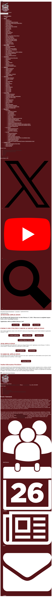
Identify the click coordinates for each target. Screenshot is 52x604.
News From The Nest (10, 38)
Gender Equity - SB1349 (11, 74)
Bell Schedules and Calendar (11, 26)
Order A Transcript (9, 144)
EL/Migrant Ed (9, 41)
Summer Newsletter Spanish (11, 40)
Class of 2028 (8, 89)
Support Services (9, 102)
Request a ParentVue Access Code (15, 118)
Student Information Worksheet (8, 372)
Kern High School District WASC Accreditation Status (19, 137)
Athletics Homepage (10, 68)
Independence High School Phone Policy (14, 23)
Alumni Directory (9, 25)
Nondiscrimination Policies (13, 138)
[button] (7, 16)
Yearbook (7, 84)
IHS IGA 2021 (9, 54)
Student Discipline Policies (13, 119)
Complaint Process (12, 114)
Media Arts (8, 85)
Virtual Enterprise (9, 87)
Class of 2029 (8, 90)
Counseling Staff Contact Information (13, 96)
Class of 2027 (8, 88)
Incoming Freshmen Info (10, 107)
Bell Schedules (11, 112)
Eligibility (8, 73)
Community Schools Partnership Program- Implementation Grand (21, 141)
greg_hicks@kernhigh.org (22, 415)
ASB (7, 80)
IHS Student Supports (12, 129)
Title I (7, 34)
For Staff (7, 132)
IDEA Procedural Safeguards (14, 136)
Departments (8, 59)
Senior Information (9, 104)
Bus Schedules (11, 113)
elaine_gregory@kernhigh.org (20, 416)
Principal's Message (9, 36)
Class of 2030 (8, 91)
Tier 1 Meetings (9, 50)
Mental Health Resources (13, 128)
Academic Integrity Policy (11, 66)
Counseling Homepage (10, 94)
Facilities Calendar (12, 134)
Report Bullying (9, 146)
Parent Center (11, 117)
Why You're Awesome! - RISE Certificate (14, 52)
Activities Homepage (10, 77)
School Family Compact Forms (14, 120)
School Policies (11, 121)
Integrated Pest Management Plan (14, 122)
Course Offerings (9, 100)
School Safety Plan (9, 42)
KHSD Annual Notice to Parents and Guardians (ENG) (19, 124)
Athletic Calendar (9, 69)
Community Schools (10, 43)
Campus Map (8, 27)
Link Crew (8, 82)
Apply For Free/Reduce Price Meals (13, 143)
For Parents (8, 110)
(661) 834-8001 (26, 384)
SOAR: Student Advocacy (11, 55)
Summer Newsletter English (11, 39)
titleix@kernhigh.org (18, 414)
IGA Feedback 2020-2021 (11, 53)
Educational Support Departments (7, 311)
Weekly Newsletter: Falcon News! (12, 35)
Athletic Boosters (9, 75)
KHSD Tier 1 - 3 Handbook (11, 49)
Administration (9, 20)
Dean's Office (8, 24)
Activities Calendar (9, 79)
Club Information (9, 81)
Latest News (8, 31)
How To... (8, 103)
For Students (8, 127)
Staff (6, 17)
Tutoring (7, 63)
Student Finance (9, 83)
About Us (8, 19)
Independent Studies (10, 64)
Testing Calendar (9, 62)
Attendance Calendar (12, 111)
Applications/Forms (9, 99)
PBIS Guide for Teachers (13, 140)
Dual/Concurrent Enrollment (11, 105)
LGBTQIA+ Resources (13, 130)
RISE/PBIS (8, 47)
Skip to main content (5, 2)
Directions (8, 30)
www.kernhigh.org (21, 417)
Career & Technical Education (12, 58)
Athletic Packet (9, 70)
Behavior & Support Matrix (11, 48)
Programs (7, 61)
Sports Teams (8, 71)
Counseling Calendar (10, 95)
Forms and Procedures (12, 133)
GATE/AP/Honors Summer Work (12, 106)
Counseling (17, 311)
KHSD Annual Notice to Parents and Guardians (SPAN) (19, 125)
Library (7, 60)
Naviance (7, 98)
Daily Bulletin (8, 28)
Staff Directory (9, 33)
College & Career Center (11, 97)
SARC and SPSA (9, 32)
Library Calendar (11, 135)
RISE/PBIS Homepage (10, 46)
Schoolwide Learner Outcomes (12, 22)
